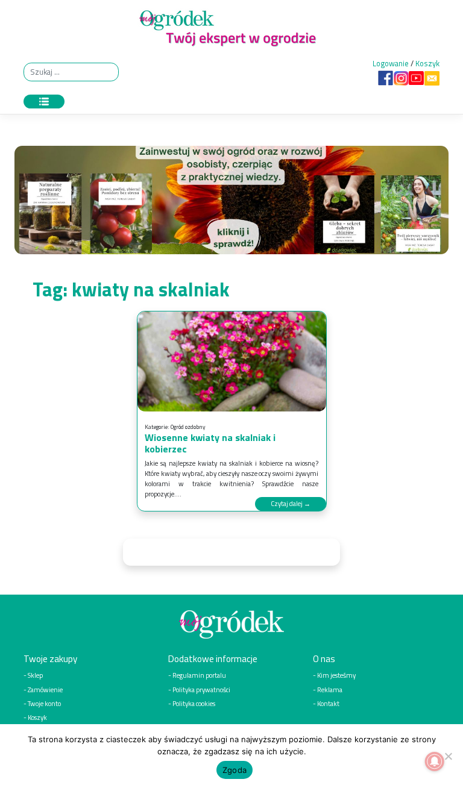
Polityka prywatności (201, 689)
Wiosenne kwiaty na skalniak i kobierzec (210, 443)
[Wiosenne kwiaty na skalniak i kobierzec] (231, 361)
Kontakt (328, 703)
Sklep (35, 675)
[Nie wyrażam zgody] (448, 756)
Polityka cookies (193, 703)
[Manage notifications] (434, 761)
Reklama (329, 689)
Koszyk (427, 63)
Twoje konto (44, 703)
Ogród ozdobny (188, 426)
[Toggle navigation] (44, 101)
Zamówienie (45, 689)
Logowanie (391, 63)
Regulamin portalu (199, 675)
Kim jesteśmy (336, 675)
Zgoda (234, 770)
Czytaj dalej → (290, 503)
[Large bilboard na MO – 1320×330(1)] (231, 203)
